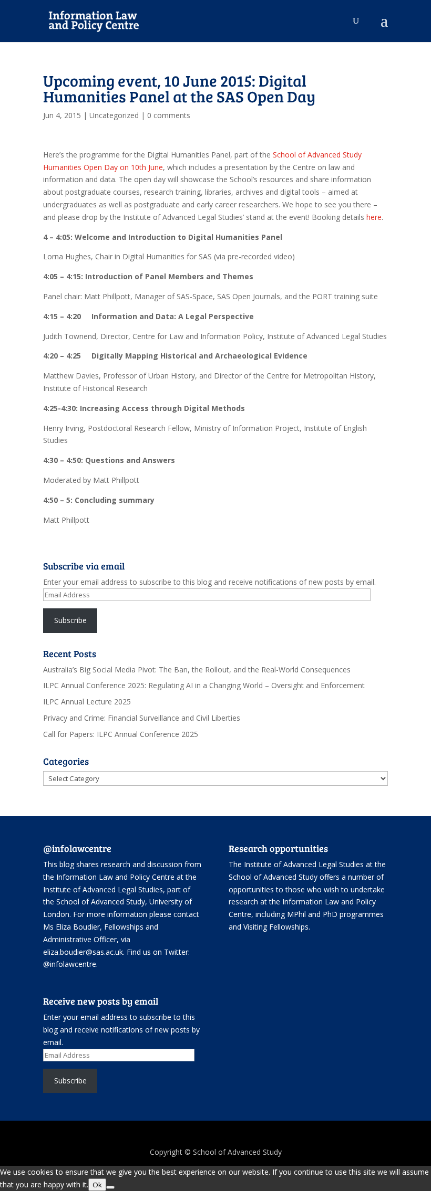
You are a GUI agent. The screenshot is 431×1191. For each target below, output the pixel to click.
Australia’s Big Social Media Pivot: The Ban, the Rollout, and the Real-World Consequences (197, 669)
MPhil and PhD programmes (335, 914)
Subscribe (70, 620)
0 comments (168, 115)
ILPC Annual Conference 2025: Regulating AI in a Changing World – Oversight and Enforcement (204, 685)
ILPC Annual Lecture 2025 (87, 702)
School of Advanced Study (100, 902)
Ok (97, 1184)
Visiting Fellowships (276, 927)
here (374, 217)
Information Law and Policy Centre (116, 877)
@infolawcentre (69, 964)
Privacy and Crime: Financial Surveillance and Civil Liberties (141, 718)
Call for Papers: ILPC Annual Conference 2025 (120, 734)
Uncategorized (114, 115)
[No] (110, 1187)
